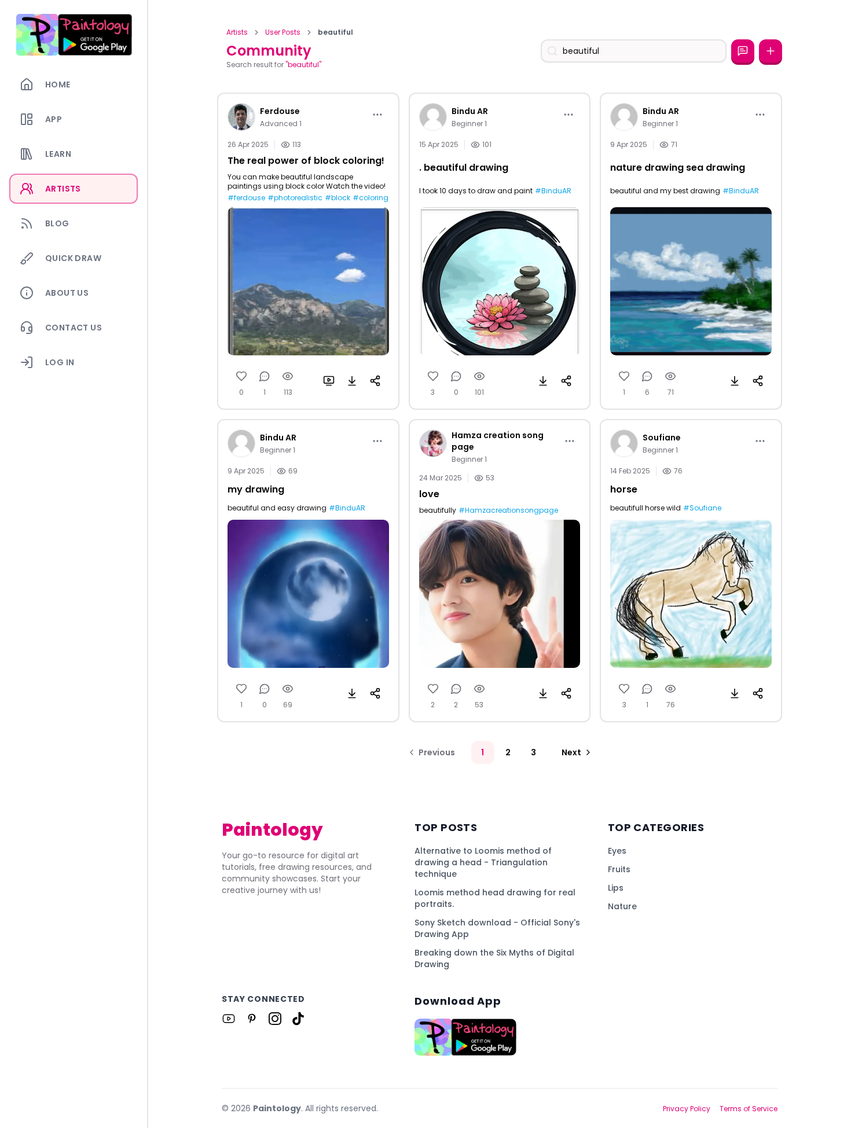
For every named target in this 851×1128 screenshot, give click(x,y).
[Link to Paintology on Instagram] (275, 1019)
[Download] (352, 380)
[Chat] (742, 51)
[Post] (770, 51)
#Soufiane (702, 508)
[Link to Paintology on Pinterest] (252, 1019)
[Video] (328, 380)
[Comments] (264, 376)
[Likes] (241, 376)
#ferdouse (246, 198)
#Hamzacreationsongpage (508, 510)
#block (337, 198)
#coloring (370, 198)
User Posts (282, 32)
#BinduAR (553, 191)
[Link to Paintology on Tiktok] (298, 1019)
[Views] (287, 376)
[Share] (375, 380)
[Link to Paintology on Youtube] (229, 1019)
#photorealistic (294, 198)
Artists (237, 32)
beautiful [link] (335, 32)
